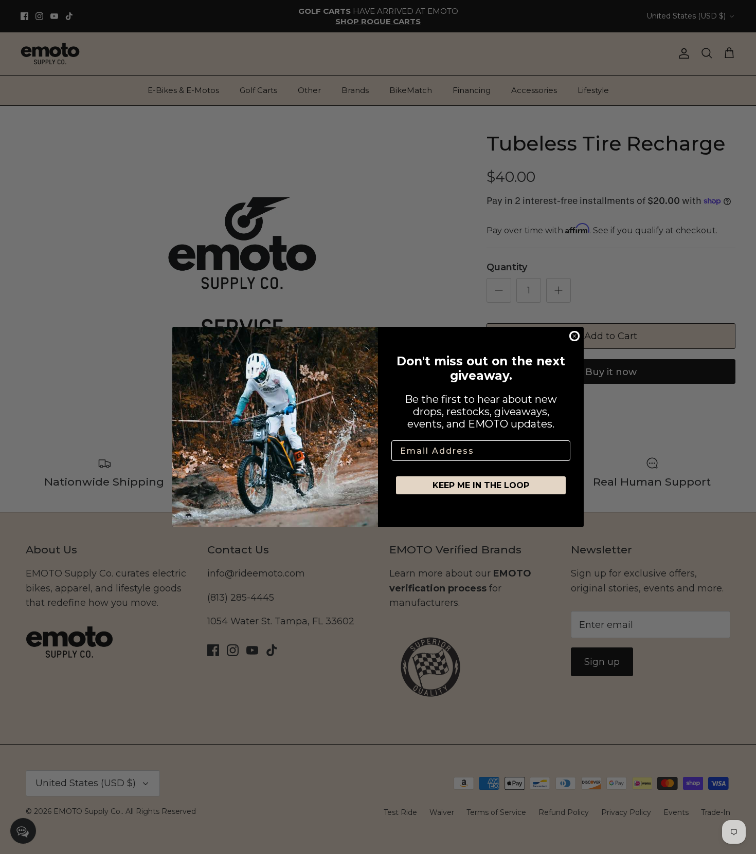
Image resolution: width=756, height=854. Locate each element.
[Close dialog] (574, 336)
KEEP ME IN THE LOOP (481, 485)
